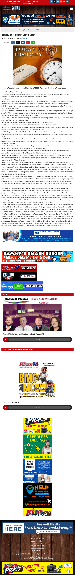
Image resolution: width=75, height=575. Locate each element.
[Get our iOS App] (67, 1)
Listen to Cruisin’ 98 (31, 1)
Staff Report (23, 38)
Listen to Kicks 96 (14, 1)
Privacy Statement (37, 546)
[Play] (5, 339)
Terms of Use (37, 543)
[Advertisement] (37, 19)
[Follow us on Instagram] (57, 1)
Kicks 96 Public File (37, 539)
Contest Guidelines (37, 548)
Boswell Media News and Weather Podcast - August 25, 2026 (25, 334)
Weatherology (49, 559)
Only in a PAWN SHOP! (11, 402)
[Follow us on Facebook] (51, 1)
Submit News (14, 4)
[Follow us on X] (54, 1)
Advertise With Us (27, 4)
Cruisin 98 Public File (37, 541)
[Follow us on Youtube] (60, 1)
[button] (71, 8)
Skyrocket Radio (42, 557)
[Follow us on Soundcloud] (63, 1)
